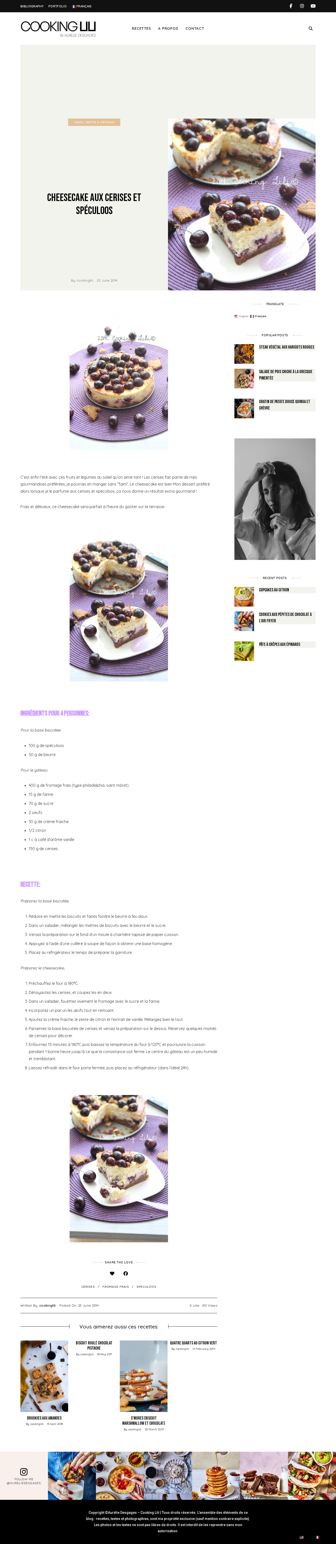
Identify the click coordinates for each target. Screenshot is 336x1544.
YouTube (313, 6)
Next (217, 1376)
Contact (194, 28)
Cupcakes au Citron (274, 590)
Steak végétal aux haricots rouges (286, 347)
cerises (88, 1286)
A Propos (168, 28)
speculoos (146, 1286)
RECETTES (141, 28)
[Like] (112, 1273)
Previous (20, 1376)
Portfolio (57, 6)
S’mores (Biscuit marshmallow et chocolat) (143, 1421)
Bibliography (32, 6)
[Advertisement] (168, 81)
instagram (301, 6)
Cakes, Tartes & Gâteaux (94, 122)
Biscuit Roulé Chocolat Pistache (94, 1346)
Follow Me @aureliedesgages (24, 1481)
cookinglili (84, 280)
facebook (290, 6)
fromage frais (116, 1286)
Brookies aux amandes (44, 1418)
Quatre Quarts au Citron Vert (193, 1343)
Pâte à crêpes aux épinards (279, 644)
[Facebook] (125, 1273)
